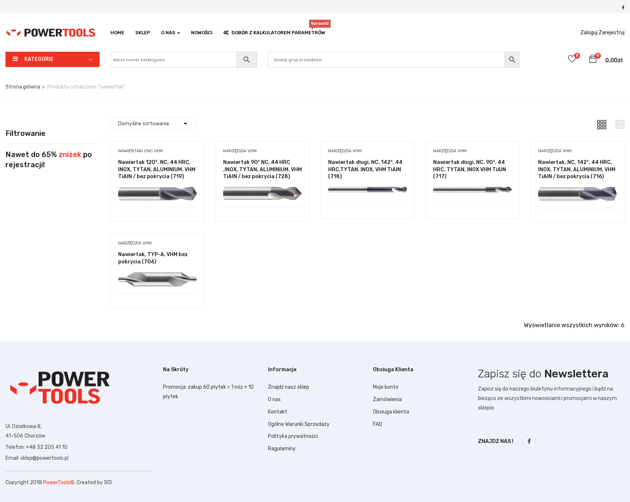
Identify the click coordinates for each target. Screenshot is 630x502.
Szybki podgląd (157, 189)
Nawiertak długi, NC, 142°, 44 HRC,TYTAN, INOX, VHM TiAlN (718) (365, 169)
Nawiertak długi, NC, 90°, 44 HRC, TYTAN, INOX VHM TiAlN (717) (469, 169)
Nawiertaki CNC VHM (140, 150)
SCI (108, 482)
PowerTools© (58, 482)
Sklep (142, 32)
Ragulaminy (282, 449)
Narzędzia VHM (240, 150)
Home (117, 32)
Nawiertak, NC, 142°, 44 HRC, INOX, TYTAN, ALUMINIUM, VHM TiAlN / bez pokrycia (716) (576, 169)
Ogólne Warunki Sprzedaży (299, 424)
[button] (592, 60)
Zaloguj (589, 33)
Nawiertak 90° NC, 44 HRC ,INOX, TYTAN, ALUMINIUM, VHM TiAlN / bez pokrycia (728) (262, 169)
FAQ (377, 424)
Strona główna (22, 87)
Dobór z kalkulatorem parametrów (278, 30)
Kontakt (277, 412)
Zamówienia (387, 399)
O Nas (168, 32)
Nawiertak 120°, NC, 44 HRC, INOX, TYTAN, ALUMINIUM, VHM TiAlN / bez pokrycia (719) (156, 169)
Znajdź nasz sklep (288, 387)
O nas (274, 399)
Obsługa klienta (391, 412)
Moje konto (385, 387)
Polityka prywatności (293, 436)
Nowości (202, 32)
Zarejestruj (612, 33)
